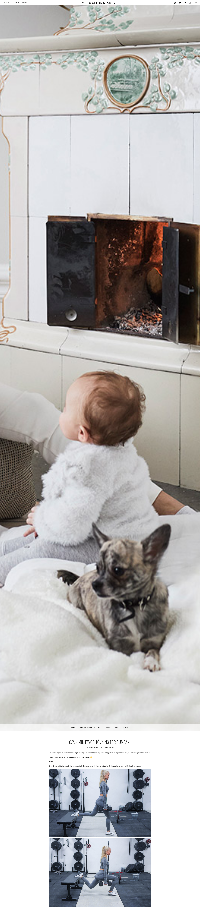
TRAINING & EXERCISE (87, 727)
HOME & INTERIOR (112, 727)
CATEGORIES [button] (7, 2)
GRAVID (74, 727)
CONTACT (125, 727)
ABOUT (17, 2)
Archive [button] (24, 2)
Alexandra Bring (100, 2)
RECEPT (100, 727)
